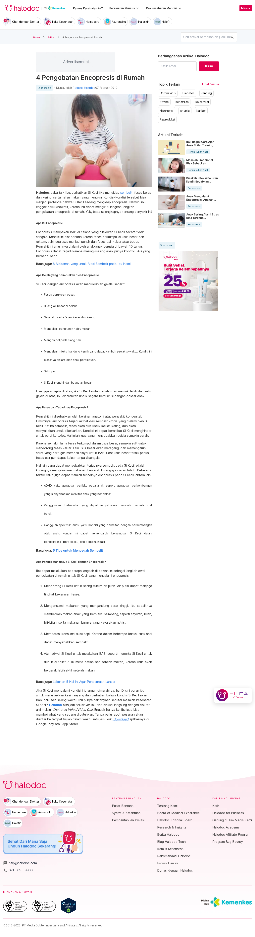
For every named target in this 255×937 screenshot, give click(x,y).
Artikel (51, 37)
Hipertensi (166, 110)
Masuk (245, 8)
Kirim (209, 66)
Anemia (185, 110)
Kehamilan (182, 102)
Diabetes (188, 93)
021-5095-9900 (18, 870)
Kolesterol (202, 102)
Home (36, 37)
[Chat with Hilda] (233, 695)
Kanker (201, 110)
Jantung (206, 93)
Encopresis (44, 88)
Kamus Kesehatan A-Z (88, 8)
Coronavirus (168, 93)
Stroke (164, 102)
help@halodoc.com (20, 863)
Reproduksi (167, 119)
